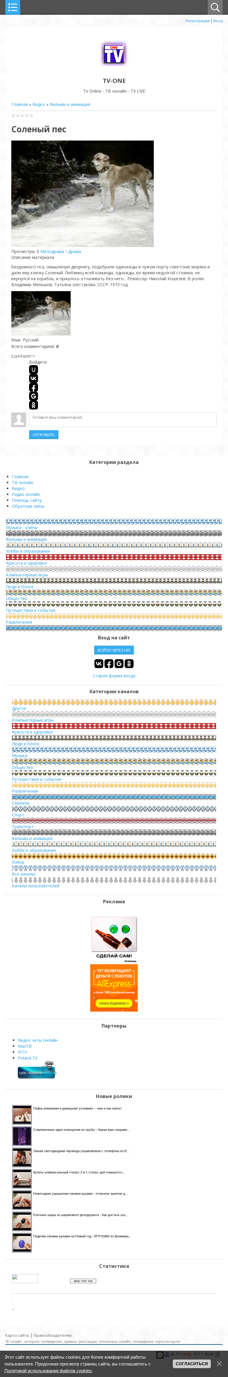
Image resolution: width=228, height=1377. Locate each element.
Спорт (18, 815)
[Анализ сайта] (83, 1281)
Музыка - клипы (21, 527)
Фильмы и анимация (70, 104)
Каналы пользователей (35, 886)
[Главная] (114, 67)
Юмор (18, 862)
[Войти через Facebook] (33, 387)
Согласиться (192, 1363)
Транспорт (23, 826)
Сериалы (20, 803)
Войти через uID (114, 650)
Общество (16, 598)
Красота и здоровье (26, 563)
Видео (38, 104)
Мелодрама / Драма (60, 251)
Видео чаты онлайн (38, 1040)
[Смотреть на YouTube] (114, 961)
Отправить (44, 434)
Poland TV (27, 1058)
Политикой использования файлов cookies (48, 1370)
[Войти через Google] (33, 396)
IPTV (22, 1052)
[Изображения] (41, 313)
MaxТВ (25, 1046)
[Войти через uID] (33, 369)
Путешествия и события (30, 610)
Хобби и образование (28, 551)
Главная (19, 104)
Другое (19, 708)
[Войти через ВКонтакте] (33, 378)
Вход (218, 20)
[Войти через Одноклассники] (33, 405)
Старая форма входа (114, 675)
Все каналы (23, 874)
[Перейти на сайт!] (114, 1010)
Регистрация (198, 20)
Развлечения (19, 622)
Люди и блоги (19, 586)
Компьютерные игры (27, 575)
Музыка (19, 755)
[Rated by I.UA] (25, 1281)
